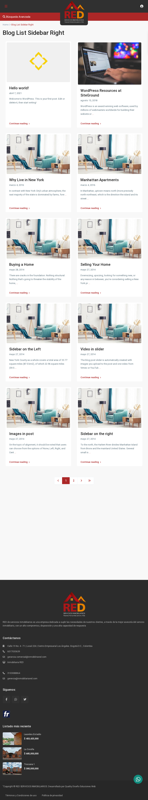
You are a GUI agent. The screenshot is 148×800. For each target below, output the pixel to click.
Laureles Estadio (32, 734)
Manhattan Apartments (99, 180)
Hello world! (19, 88)
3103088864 (13, 673)
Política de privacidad (52, 795)
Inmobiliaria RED (15, 662)
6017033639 (13, 651)
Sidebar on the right (96, 434)
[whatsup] (15, 699)
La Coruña (29, 749)
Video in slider (92, 349)
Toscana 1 (29, 764)
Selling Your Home (95, 264)
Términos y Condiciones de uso (20, 795)
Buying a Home (21, 264)
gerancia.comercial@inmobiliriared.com (26, 657)
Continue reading (18, 123)
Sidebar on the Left (25, 349)
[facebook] (6, 699)
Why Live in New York (26, 180)
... (93, 114)
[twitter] (25, 699)
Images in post (21, 434)
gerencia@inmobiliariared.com (22, 678)
